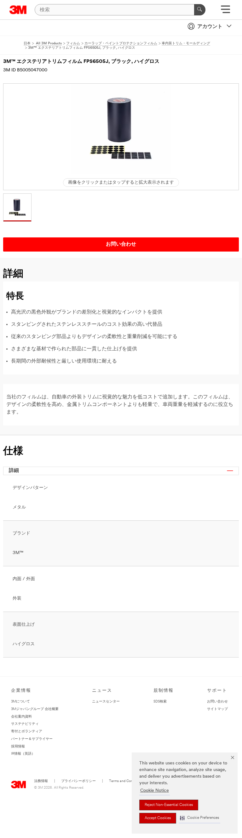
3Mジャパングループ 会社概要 (35, 709)
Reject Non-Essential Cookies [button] (169, 805)
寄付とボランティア (26, 731)
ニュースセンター (106, 701)
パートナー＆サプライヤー (32, 739)
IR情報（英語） (23, 754)
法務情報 (41, 781)
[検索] (199, 9)
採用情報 (18, 746)
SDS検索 (160, 701)
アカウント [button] (210, 26)
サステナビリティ (25, 724)
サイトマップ (217, 709)
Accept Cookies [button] (158, 818)
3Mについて (20, 701)
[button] (199, 818)
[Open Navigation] (225, 11)
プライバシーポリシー (78, 781)
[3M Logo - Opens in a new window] (18, 9)
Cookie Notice (154, 790)
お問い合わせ (217, 701)
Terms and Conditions (125, 781)
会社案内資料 (21, 717)
